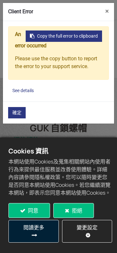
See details (23, 90)
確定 (16, 112)
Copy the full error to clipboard (67, 36)
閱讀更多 (33, 227)
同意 (32, 210)
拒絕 (76, 210)
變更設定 (87, 227)
